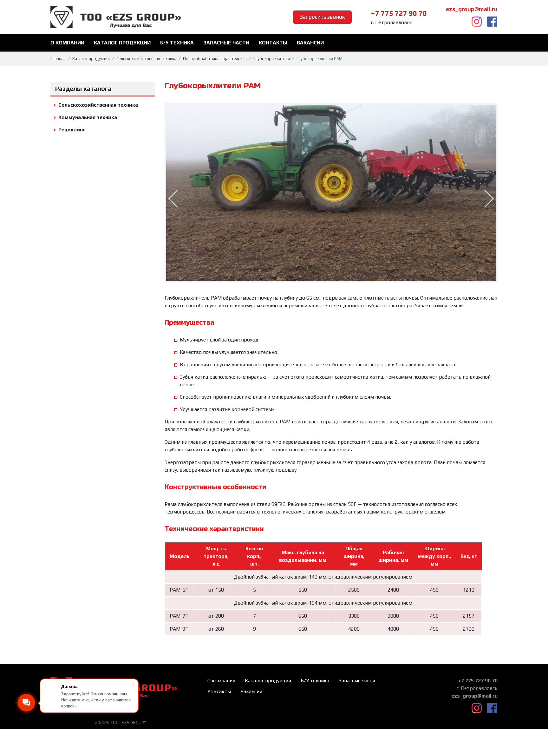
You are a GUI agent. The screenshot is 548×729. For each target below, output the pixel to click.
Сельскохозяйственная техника (146, 58)
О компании (67, 43)
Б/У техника (177, 43)
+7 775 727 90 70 (399, 13)
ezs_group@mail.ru (472, 9)
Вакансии (310, 43)
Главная (58, 58)
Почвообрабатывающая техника (215, 58)
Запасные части (226, 43)
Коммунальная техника (87, 117)
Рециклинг (71, 130)
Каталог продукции (122, 43)
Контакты (273, 43)
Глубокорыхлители (271, 58)
